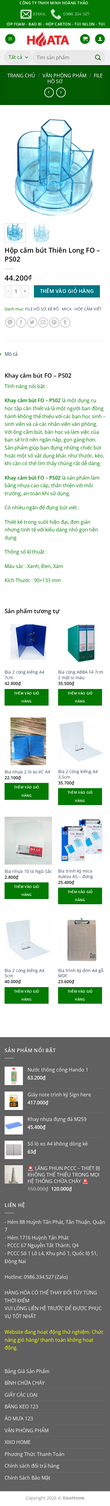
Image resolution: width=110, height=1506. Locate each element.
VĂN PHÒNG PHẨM (64, 75)
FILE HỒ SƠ (35, 309)
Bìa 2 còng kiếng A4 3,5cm (78, 774)
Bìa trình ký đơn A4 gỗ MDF (80, 973)
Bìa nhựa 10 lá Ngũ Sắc (28, 871)
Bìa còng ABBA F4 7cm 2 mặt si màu (80, 674)
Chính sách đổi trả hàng (32, 1465)
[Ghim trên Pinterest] (54, 322)
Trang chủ (21, 75)
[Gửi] (98, 57)
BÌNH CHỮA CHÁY (25, 1383)
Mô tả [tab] (11, 354)
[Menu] (10, 39)
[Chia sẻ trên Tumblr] (65, 322)
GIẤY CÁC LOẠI (21, 1394)
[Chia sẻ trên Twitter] (32, 322)
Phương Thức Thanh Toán (34, 1454)
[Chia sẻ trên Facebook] (21, 322)
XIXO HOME (18, 1442)
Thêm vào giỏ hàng (67, 291)
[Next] (95, 168)
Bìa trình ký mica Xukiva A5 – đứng (75, 873)
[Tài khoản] (100, 39)
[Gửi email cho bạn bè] (43, 322)
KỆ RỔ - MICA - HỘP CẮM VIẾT (74, 309)
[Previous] (14, 168)
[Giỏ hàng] (85, 39)
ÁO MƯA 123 (19, 1418)
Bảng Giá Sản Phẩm (27, 1371)
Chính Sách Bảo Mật (27, 1477)
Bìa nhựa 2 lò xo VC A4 (27, 772)
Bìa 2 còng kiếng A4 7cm (24, 674)
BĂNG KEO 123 (21, 1406)
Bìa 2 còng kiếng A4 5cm (24, 973)
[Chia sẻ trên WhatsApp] (10, 322)
